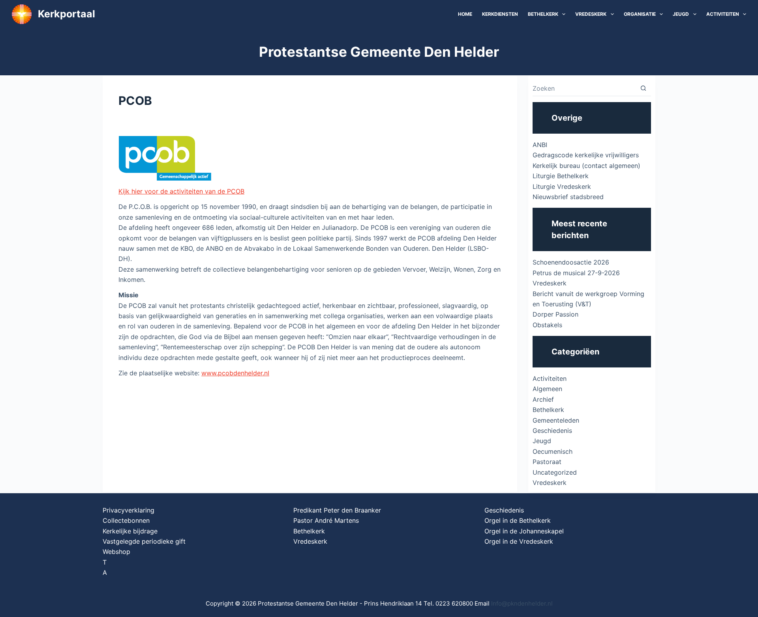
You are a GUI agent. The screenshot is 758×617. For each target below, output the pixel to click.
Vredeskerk (590, 14)
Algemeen (547, 389)
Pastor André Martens (326, 520)
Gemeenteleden (556, 420)
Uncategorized (555, 472)
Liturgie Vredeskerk (562, 186)
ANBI (540, 145)
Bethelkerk (543, 14)
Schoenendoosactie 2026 (571, 262)
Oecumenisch (552, 451)
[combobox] (584, 88)
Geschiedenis (552, 430)
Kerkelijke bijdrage (130, 531)
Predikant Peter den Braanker (337, 510)
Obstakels (547, 325)
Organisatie (640, 14)
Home (465, 14)
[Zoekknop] (643, 88)
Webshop (116, 551)
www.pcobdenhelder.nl (235, 373)
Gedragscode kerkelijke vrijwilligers (586, 155)
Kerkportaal (66, 14)
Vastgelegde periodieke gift (144, 541)
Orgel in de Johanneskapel (524, 531)
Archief (543, 399)
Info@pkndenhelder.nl (522, 603)
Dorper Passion (555, 314)
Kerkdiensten (500, 14)
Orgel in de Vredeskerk (518, 541)
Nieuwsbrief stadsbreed (568, 197)
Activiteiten (722, 14)
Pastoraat (547, 462)
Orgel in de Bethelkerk (517, 520)
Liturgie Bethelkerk (561, 176)
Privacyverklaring (128, 510)
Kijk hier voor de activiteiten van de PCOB (181, 191)
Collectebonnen (126, 520)
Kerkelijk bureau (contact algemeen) (586, 166)
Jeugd (681, 14)
